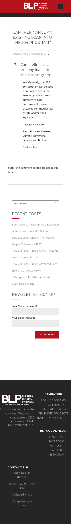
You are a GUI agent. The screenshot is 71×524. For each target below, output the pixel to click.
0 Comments (33, 53)
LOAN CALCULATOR (53, 409)
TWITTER (55, 450)
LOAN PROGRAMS (53, 400)
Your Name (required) (24, 306)
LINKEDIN (55, 437)
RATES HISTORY (53, 405)
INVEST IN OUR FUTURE (53, 418)
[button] (35, 69)
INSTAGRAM (55, 454)
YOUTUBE (56, 445)
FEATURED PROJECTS (53, 413)
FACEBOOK (56, 441)
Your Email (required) (24, 317)
